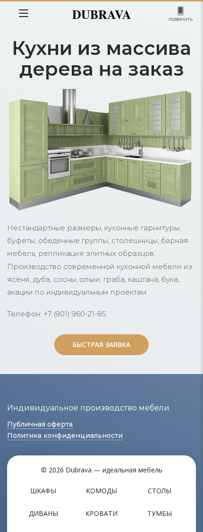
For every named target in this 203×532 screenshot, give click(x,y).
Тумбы (159, 513)
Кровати (101, 513)
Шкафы (43, 490)
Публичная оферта (40, 424)
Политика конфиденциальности (65, 435)
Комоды (101, 490)
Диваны (43, 513)
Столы (159, 490)
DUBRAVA (101, 14)
